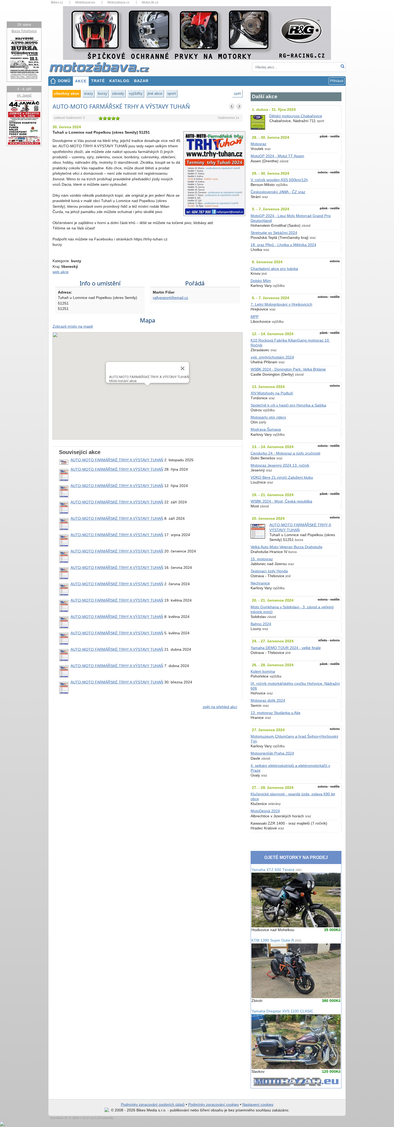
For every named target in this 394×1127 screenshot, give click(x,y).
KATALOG (119, 81)
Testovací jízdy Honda (269, 571)
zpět (237, 93)
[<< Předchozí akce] (232, 106)
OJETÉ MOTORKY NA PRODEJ (296, 857)
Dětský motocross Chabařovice (295, 116)
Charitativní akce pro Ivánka (274, 269)
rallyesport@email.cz (170, 298)
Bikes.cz (57, 2)
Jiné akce (154, 93)
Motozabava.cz (118, 2)
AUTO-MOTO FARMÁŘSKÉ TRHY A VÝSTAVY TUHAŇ (116, 460)
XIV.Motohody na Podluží (272, 393)
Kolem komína (263, 671)
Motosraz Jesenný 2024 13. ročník (280, 465)
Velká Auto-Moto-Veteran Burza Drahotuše (286, 547)
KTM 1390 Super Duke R (276, 940)
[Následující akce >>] (239, 106)
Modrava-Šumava (266, 429)
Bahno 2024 (261, 624)
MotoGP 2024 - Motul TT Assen (277, 156)
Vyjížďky (136, 93)
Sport (171, 93)
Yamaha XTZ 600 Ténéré (276, 870)
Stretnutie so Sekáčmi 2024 (274, 233)
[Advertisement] (148, 759)
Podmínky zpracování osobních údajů (153, 1105)
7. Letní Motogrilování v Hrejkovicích (281, 304)
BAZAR (141, 81)
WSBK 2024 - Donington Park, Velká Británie (288, 369)
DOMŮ (64, 81)
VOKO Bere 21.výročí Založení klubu (282, 477)
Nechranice (260, 583)
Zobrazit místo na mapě (73, 326)
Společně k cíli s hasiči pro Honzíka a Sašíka (288, 405)
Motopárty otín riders (268, 417)
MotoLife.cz (150, 2)
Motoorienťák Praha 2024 (272, 753)
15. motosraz (262, 559)
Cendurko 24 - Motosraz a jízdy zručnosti (285, 453)
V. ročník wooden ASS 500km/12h (279, 180)
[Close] (182, 368)
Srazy (88, 93)
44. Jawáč (24, 95)
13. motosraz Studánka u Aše (275, 713)
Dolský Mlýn (261, 281)
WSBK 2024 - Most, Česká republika (281, 501)
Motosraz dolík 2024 (268, 700)
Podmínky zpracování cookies (213, 1105)
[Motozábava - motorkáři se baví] (102, 67)
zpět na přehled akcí (220, 707)
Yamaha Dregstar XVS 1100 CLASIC (282, 1011)
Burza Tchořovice (24, 31)
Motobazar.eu (85, 2)
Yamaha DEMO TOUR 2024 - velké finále (286, 648)
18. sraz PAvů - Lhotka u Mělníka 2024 (283, 245)
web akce (61, 272)
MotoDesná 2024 (265, 811)
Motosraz (258, 144)
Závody (118, 93)
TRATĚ (98, 81)
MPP (255, 317)
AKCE (81, 81)
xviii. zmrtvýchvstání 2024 (272, 357)
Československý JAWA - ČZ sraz (278, 192)
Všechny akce (66, 93)
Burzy (102, 93)
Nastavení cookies (257, 1105)
